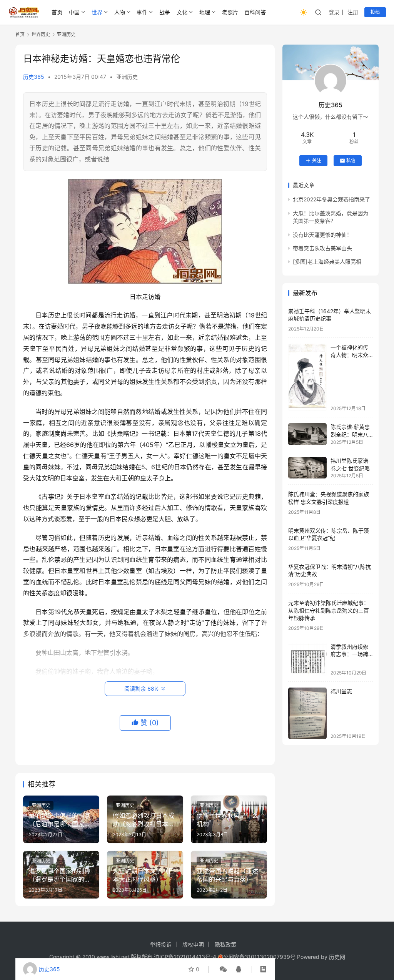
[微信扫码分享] (223, 969)
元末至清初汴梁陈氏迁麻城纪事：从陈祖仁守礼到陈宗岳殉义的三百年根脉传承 (328, 610)
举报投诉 (161, 944)
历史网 (337, 956)
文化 (182, 12)
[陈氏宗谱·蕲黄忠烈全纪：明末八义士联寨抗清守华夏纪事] (307, 434)
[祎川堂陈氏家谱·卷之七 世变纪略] (307, 467)
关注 (316, 160)
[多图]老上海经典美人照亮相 (327, 261)
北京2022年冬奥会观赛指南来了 (331, 199)
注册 (352, 12)
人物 (119, 12)
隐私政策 (225, 944)
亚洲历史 (127, 76)
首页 (57, 12)
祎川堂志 (341, 691)
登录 (334, 12)
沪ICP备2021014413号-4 (186, 956)
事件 (142, 12)
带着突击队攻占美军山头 (322, 248)
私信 (351, 160)
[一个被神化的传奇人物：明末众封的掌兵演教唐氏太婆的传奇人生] (307, 377)
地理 (204, 12)
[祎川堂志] (307, 713)
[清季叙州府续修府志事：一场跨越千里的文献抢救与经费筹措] (307, 659)
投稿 (375, 12)
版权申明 (193, 944)
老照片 (230, 12)
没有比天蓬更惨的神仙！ (322, 234)
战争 (164, 12)
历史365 (33, 76)
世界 (97, 12)
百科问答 (255, 12)
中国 (74, 12)
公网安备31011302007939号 (259, 956)
